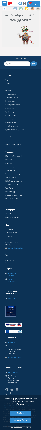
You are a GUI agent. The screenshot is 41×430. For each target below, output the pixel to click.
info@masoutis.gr (14, 357)
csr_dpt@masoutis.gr (15, 248)
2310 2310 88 (12, 298)
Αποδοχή (20, 413)
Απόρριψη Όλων (20, 420)
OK (33, 64)
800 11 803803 (13, 372)
